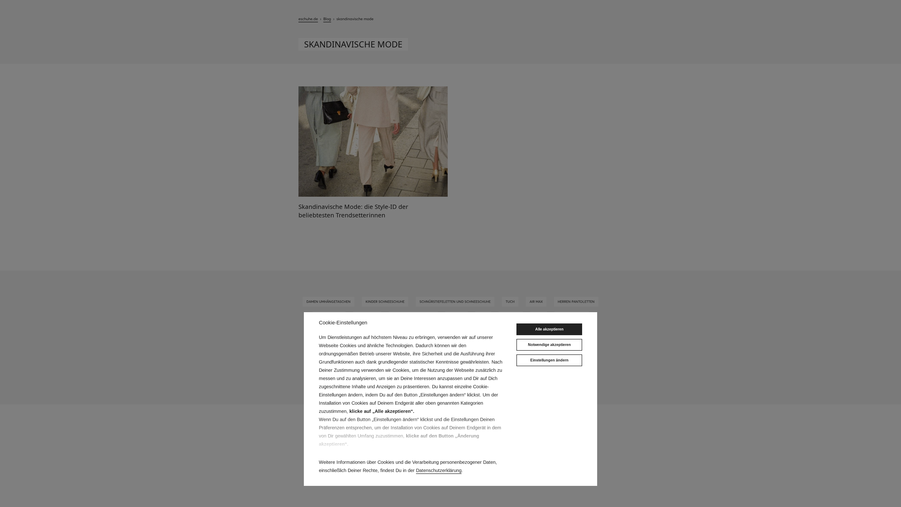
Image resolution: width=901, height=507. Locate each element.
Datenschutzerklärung (439, 470)
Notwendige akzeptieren (549, 345)
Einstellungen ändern (549, 360)
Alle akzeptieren (549, 329)
